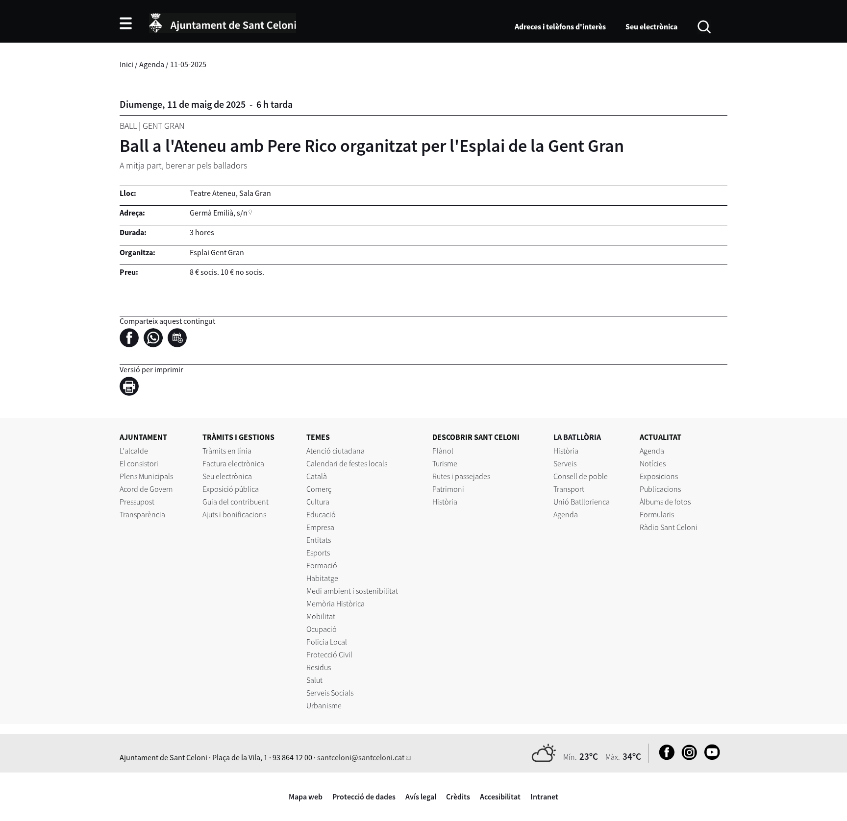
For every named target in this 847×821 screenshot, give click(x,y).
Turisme (444, 463)
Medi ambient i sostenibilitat (352, 591)
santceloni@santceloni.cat (360, 757)
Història (444, 502)
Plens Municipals (146, 476)
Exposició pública (230, 489)
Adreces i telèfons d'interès (560, 26)
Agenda (151, 64)
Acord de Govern (146, 489)
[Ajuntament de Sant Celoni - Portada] (222, 21)
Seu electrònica (651, 26)
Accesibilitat (500, 796)
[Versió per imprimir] (132, 388)
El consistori (139, 463)
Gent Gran (163, 125)
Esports (318, 552)
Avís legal (420, 796)
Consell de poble (580, 476)
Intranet (544, 796)
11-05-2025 (188, 64)
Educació (321, 514)
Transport (568, 489)
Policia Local (326, 642)
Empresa (320, 527)
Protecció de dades (364, 796)
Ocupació (321, 629)
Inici (126, 64)
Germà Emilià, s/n (219, 212)
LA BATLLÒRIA (577, 437)
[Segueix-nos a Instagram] (687, 757)
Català (316, 476)
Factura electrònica (233, 463)
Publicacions (660, 489)
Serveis (564, 463)
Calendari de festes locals (346, 463)
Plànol (442, 451)
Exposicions (659, 476)
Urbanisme (324, 705)
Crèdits (458, 796)
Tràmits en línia (226, 451)
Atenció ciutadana (335, 451)
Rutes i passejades (461, 476)
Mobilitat (320, 616)
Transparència (142, 514)
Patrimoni (448, 489)
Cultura (317, 502)
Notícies (653, 463)
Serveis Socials (329, 693)
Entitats (318, 540)
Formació (321, 565)
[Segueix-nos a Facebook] (664, 757)
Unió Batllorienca (581, 502)
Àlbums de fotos (665, 502)
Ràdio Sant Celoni (669, 527)
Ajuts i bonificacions (234, 514)
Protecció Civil (329, 654)
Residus (318, 667)
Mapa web (306, 796)
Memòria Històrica (335, 603)
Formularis (657, 514)
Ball (128, 125)
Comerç (318, 489)
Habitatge (322, 578)
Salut (314, 680)
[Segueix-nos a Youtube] (709, 757)
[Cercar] (704, 26)
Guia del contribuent (235, 502)
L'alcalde (134, 451)
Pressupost (137, 502)
